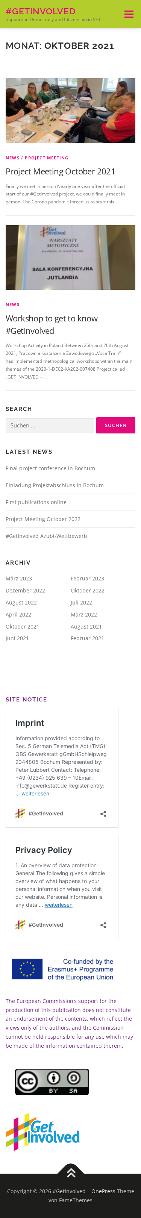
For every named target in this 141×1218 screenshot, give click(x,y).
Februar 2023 (87, 578)
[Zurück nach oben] (70, 1173)
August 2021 (86, 626)
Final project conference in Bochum (50, 468)
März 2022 (84, 614)
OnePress (103, 1191)
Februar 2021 (87, 638)
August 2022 (21, 602)
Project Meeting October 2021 (60, 171)
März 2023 (19, 578)
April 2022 (18, 614)
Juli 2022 (81, 602)
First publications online (36, 502)
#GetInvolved (41, 11)
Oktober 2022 (88, 590)
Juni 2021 (17, 638)
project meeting (46, 158)
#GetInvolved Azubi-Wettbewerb (46, 535)
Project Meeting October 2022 (43, 519)
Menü (128, 14)
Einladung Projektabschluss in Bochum (55, 485)
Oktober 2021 (22, 626)
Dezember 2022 (25, 590)
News (13, 158)
